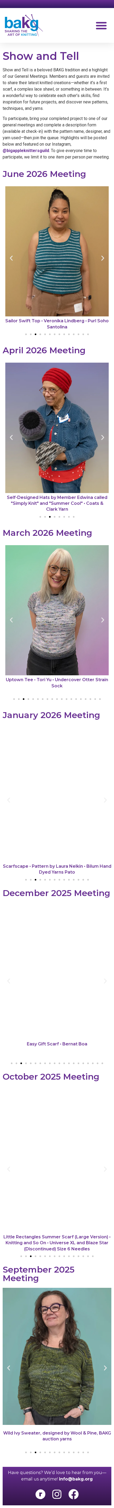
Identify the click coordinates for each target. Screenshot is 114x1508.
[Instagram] (57, 1494)
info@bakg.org (76, 1479)
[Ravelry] (40, 1494)
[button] (101, 25)
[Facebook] (73, 1494)
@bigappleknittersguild (26, 150)
